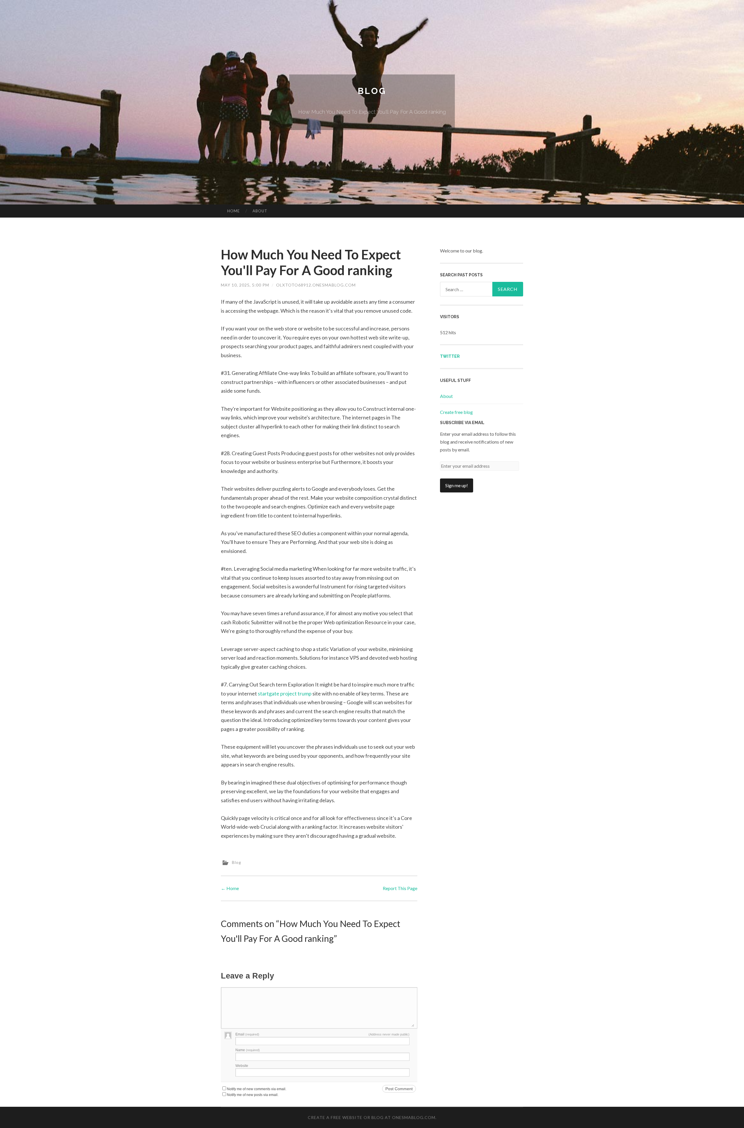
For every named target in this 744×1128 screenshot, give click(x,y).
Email (247, 1034)
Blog (372, 91)
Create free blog (456, 412)
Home (233, 211)
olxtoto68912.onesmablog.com (316, 284)
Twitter (450, 356)
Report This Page (400, 888)
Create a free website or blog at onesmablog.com (371, 1117)
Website (241, 1066)
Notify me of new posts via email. (252, 1095)
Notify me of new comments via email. (256, 1089)
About (260, 211)
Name (247, 1050)
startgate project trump (285, 693)
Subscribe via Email (462, 422)
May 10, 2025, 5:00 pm (245, 284)
